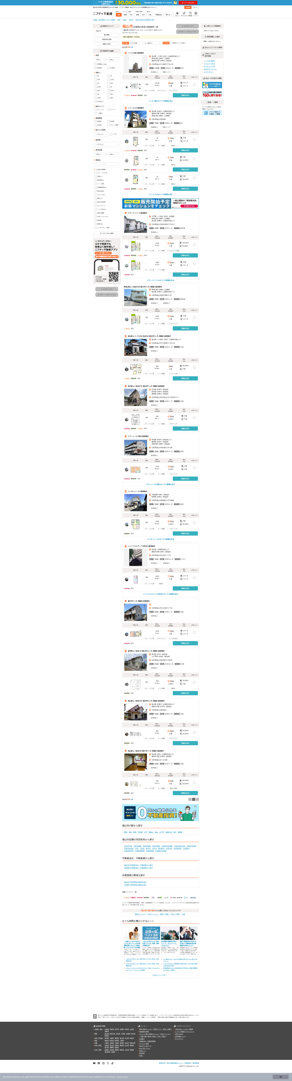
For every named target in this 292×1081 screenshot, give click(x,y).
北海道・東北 (98, 1029)
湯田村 (180, 832)
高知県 (117, 1047)
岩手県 (117, 1029)
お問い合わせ (179, 1034)
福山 (156, 832)
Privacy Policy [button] (122, 1077)
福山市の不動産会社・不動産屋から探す (138, 865)
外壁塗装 (142, 1053)
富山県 (122, 1038)
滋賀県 (122, 1043)
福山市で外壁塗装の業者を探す (135, 882)
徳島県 (132, 1045)
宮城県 (122, 1029)
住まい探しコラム (144, 1048)
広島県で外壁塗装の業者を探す (135, 885)
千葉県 (123, 1034)
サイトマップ (179, 1039)
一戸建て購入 (143, 1036)
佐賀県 (112, 1050)
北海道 (107, 1029)
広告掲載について (180, 1036)
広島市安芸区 (191, 846)
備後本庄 (169, 832)
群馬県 (107, 1036)
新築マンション (140, 914)
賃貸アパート (158, 1029)
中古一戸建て (175, 914)
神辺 (130, 832)
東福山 (151, 832)
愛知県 (107, 1040)
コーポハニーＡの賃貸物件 (137, 491)
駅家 (135, 832)
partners (46, 1077)
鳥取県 (117, 1045)
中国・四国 (97, 1045)
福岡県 (107, 1050)
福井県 (132, 1038)
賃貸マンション (147, 1029)
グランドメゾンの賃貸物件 (137, 213)
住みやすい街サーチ (145, 1046)
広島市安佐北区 (179, 846)
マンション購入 (144, 1034)
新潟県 (107, 1038)
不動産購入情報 (144, 1031)
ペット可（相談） (209, 61)
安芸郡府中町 (129, 851)
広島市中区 (128, 846)
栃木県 (133, 1034)
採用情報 (196, 1063)
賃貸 (140, 1029)
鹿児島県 (107, 1052)
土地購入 (142, 1039)
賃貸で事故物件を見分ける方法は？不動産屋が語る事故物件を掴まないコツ (188, 943)
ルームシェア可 (209, 66)
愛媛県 (112, 1047)
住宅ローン (142, 1051)
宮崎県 (132, 1050)
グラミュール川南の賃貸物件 (138, 436)
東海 (95, 1040)
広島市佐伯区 (129, 848)
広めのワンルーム (210, 69)
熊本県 (122, 1050)
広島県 (107, 1045)
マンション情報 (144, 1043)
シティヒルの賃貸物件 (136, 108)
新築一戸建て (164, 914)
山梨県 (112, 1038)
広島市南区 (147, 846)
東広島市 (161, 848)
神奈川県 (112, 1034)
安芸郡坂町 (150, 851)
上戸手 (161, 832)
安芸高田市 (178, 848)
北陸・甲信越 (98, 1038)
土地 (183, 914)
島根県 (122, 1045)
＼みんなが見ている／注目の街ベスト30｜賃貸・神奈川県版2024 (150, 943)
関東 (95, 1034)
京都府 (117, 1043)
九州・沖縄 (97, 1050)
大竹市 (154, 848)
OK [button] (281, 1077)
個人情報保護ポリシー (175, 1063)
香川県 (107, 1047)
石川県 (127, 1038)
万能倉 (140, 832)
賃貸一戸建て (167, 1029)
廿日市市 (169, 848)
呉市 (136, 848)
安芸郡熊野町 (140, 851)
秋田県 (127, 1029)
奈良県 (127, 1043)
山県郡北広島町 (161, 851)
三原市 (142, 848)
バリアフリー (208, 72)
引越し (141, 1055)
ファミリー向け (209, 64)
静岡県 (117, 1040)
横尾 (125, 832)
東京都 (107, 1034)
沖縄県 (113, 1052)
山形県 (132, 1029)
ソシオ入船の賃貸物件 (136, 53)
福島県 (107, 1031)
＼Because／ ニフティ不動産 (184, 1029)
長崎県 (117, 1050)
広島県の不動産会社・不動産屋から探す (138, 868)
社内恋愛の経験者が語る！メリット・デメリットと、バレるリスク (169, 943)
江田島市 (186, 848)
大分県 (127, 1050)
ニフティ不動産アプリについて (184, 1031)
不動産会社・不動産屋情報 (147, 1041)
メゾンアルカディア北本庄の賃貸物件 (141, 546)
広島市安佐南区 (167, 846)
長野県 (117, 1038)
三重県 (122, 1040)
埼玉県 (118, 1034)
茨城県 (128, 1034)
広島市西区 (156, 846)
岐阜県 (112, 1040)
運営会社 (162, 1063)
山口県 (127, 1045)
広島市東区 (138, 846)
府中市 (148, 848)
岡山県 (112, 1045)
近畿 (95, 1043)
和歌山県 (132, 1043)
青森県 (112, 1029)
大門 (145, 832)
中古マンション (153, 914)
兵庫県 (112, 1043)
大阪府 (107, 1043)
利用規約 (188, 1063)
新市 (174, 832)
